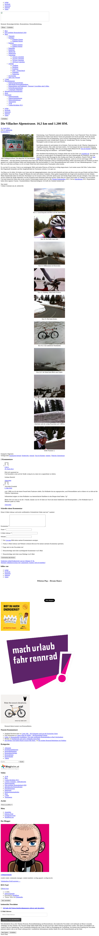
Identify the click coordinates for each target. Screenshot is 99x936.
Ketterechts (25, 455)
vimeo (6, 9)
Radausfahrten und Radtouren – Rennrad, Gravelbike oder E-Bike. (29, 86)
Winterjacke (12, 53)
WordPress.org (9, 817)
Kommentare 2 (5, 132)
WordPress (15, 895)
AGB (10, 103)
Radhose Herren (17, 46)
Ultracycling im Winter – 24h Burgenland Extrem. (32, 735)
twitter (7, 2)
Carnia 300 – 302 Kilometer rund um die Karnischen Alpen (39, 733)
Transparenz (12, 102)
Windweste (12, 51)
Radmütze (15, 72)
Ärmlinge (15, 65)
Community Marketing (15, 89)
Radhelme (12, 50)
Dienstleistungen (10, 81)
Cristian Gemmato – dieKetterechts (15, 782)
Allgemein (8, 748)
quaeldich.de (85, 153)
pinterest (7, 7)
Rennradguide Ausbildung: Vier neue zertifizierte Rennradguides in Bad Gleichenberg (37, 737)
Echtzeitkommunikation (16, 88)
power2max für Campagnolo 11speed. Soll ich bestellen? (23, 562)
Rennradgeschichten (11, 753)
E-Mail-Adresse (6, 533)
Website (3, 536)
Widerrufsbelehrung (15, 100)
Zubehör (11, 64)
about (6, 93)
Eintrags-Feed (9, 814)
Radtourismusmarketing (16, 83)
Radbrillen (12, 48)
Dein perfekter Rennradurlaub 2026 (15, 32)
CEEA (7, 467)
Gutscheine (12, 55)
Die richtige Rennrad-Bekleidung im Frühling (52, 740)
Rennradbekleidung (11, 751)
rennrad (31, 455)
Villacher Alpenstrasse (58, 455)
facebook (7, 4)
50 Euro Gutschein (18, 60)
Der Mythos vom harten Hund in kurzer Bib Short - (20, 740)
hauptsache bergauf (15, 455)
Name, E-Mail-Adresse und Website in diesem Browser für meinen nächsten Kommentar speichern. (33, 544)
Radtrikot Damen (17, 39)
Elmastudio (19, 897)
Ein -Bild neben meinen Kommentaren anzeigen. (20, 540)
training (48, 455)
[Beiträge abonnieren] (5, 888)
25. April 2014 (9, 469)
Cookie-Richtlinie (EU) (16, 105)
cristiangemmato (6, 875)
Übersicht (11, 36)
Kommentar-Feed (10, 815)
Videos (7, 758)
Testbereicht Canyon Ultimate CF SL (18, 561)
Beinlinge (15, 67)
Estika (6, 737)
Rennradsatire (9, 756)
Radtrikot (11, 38)
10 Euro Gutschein (18, 57)
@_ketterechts (7, 130)
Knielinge (15, 69)
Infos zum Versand (14, 77)
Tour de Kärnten (86, 148)
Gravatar (8, 540)
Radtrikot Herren (17, 41)
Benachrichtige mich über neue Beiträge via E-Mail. (19, 554)
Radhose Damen (17, 44)
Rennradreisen (9, 755)
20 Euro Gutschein (18, 58)
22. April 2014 (5, 128)
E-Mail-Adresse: (6, 911)
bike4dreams (79, 179)
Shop (6, 34)
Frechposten (12, 76)
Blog (6, 31)
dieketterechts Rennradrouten (13, 91)
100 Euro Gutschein (18, 62)
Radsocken (15, 74)
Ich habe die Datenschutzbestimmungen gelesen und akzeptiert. (23, 908)
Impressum (8, 95)
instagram (8, 6)
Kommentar (5, 526)
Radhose (11, 43)
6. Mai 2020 (8, 488)
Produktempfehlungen (11, 749)
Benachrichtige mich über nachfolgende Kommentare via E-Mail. (23, 550)
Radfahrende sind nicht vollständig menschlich (26, 739)
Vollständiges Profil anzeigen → (10, 881)
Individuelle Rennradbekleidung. (19, 84)
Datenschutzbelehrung (15, 98)
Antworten (8, 480)
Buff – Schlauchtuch (18, 70)
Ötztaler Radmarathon (59, 179)
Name (3, 529)
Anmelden (8, 812)
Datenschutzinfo (13, 96)
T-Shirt (7, 79)
